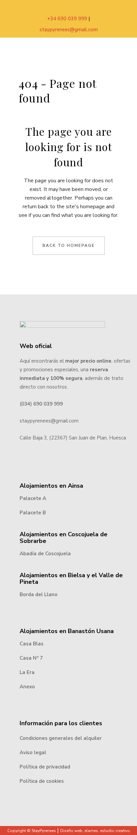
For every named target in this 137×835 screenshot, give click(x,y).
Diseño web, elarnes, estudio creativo (95, 830)
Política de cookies (42, 781)
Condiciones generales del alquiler (61, 738)
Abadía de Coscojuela (45, 553)
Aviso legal (33, 752)
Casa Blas (32, 643)
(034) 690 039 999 (41, 404)
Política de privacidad (45, 766)
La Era (27, 672)
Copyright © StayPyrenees (31, 830)
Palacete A (33, 498)
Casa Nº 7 (31, 658)
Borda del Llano (39, 594)
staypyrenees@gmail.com (69, 29)
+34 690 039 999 (67, 18)
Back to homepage (69, 245)
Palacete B (33, 512)
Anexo (27, 686)
